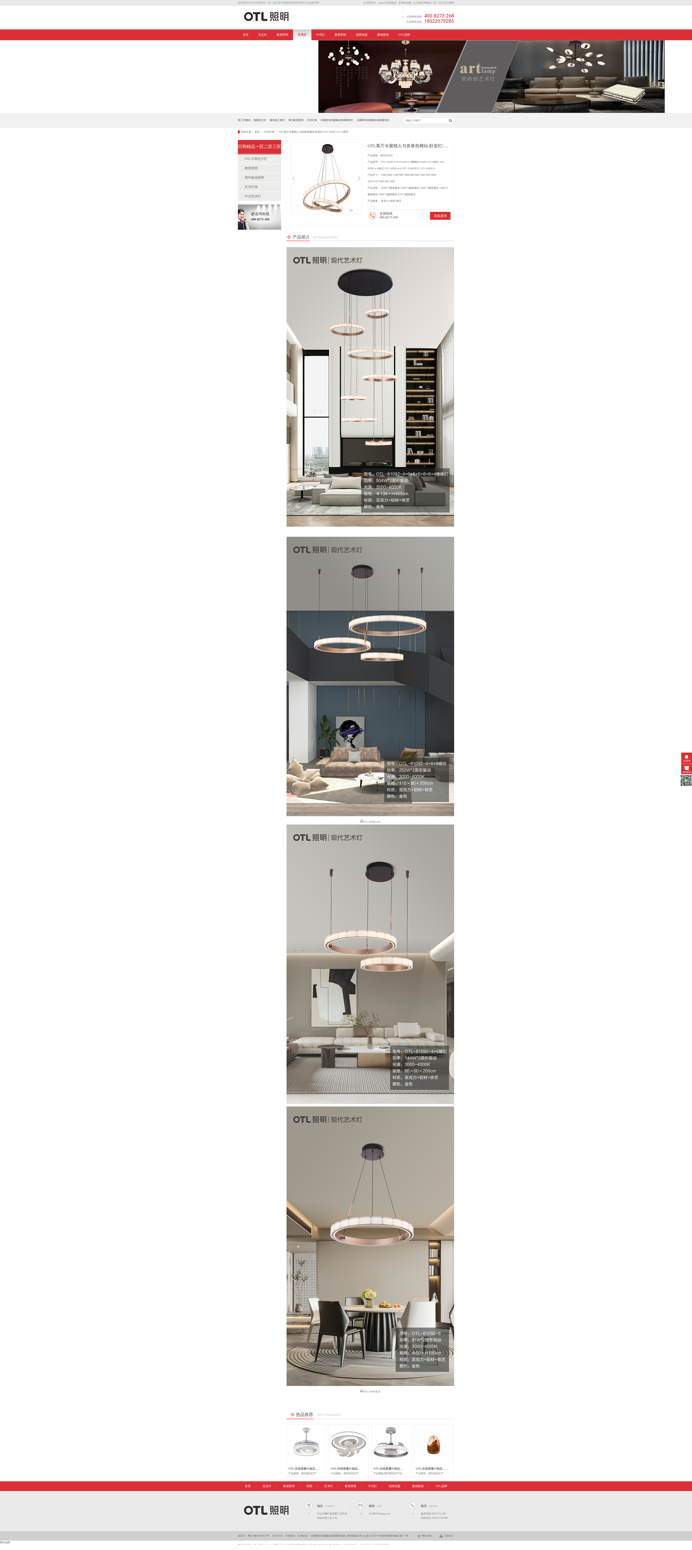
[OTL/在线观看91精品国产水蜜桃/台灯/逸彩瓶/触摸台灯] (433, 1444)
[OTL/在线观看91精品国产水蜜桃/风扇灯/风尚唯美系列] (391, 1444)
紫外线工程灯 (277, 120)
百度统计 (449, 1535)
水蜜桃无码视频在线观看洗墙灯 (329, 1535)
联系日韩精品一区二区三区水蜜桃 (264, 45)
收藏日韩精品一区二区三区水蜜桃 (435, 2)
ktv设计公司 (370, 1535)
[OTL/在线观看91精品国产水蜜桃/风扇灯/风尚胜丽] (306, 1444)
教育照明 (340, 34)
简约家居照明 (295, 120)
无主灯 (262, 34)
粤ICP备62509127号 (259, 1535)
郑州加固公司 (355, 1535)
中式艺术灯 (253, 196)
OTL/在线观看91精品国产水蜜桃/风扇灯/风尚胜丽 (320, 1468)
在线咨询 (440, 216)
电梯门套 (397, 1535)
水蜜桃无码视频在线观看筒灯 (373, 120)
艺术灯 (302, 34)
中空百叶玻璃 (384, 1535)
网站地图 (406, 2)
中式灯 (320, 34)
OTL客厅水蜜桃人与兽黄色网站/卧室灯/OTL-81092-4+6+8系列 (313, 132)
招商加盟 (361, 34)
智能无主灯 (260, 120)
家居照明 (282, 34)
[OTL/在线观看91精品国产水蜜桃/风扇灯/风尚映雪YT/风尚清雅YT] (349, 1444)
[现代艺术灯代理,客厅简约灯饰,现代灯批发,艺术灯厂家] (491, 112)
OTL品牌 (404, 34)
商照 (309, 1486)
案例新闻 (383, 34)
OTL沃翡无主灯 (256, 159)
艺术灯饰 (312, 120)
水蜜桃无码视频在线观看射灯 (336, 120)
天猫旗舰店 (390, 2)
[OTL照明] (266, 20)
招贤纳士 (371, 2)
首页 (246, 34)
